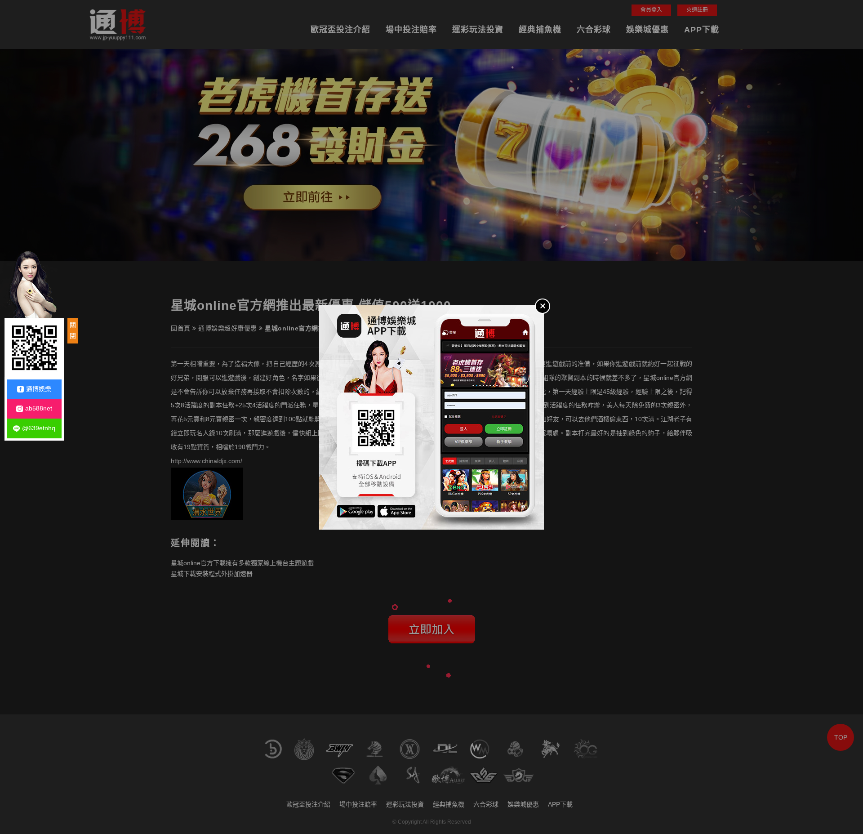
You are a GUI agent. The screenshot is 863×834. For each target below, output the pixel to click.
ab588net (38, 408)
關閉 (73, 330)
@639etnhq (38, 428)
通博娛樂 (38, 388)
